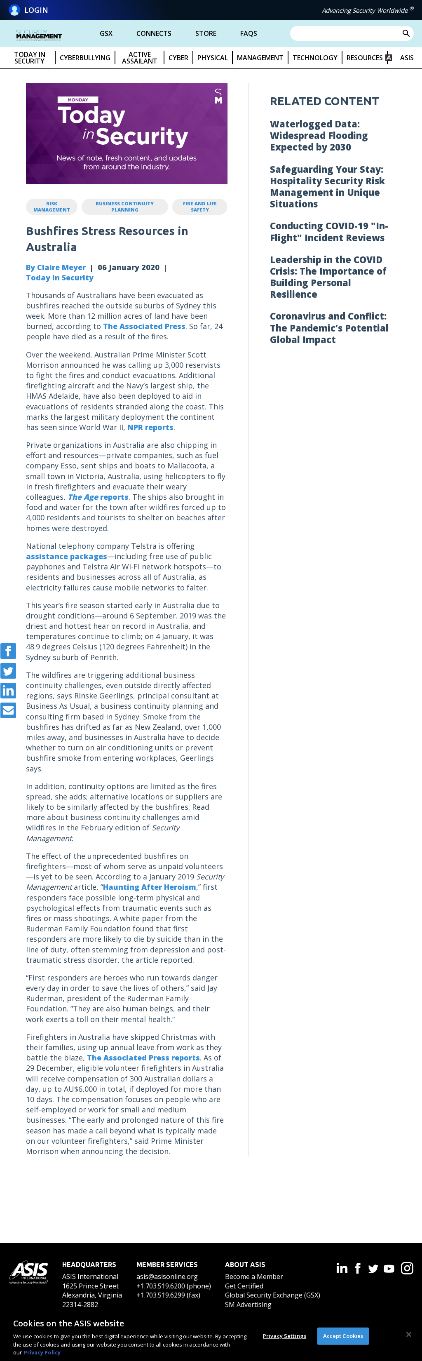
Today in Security (60, 277)
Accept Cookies (343, 1336)
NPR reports (150, 427)
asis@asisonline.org (167, 1276)
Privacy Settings (284, 1336)
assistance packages (66, 556)
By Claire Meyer (56, 267)
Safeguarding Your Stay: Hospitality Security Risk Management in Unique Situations (327, 186)
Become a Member (254, 1276)
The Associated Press (144, 326)
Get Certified (244, 1285)
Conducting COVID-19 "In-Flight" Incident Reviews (329, 231)
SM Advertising (248, 1304)
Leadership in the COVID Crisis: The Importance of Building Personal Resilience (328, 277)
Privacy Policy (42, 1352)
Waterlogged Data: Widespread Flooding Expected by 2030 (319, 135)
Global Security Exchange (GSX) (272, 1295)
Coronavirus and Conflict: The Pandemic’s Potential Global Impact (329, 327)
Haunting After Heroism (149, 887)
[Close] (409, 1335)
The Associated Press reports (143, 1057)
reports (98, 497)
